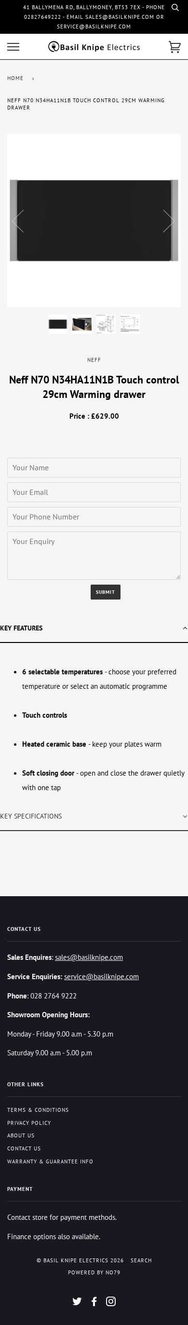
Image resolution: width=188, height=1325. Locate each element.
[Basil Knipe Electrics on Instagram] (111, 1303)
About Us (21, 1135)
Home (15, 78)
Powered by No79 (94, 1272)
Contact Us (24, 1148)
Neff (94, 359)
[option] (94, 220)
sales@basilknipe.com (89, 957)
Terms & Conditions (38, 1109)
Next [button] (163, 220)
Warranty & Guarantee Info (50, 1161)
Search (141, 1260)
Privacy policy (29, 1123)
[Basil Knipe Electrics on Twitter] (77, 1303)
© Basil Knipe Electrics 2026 (80, 1260)
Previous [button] (23, 220)
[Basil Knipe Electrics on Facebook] (94, 1303)
